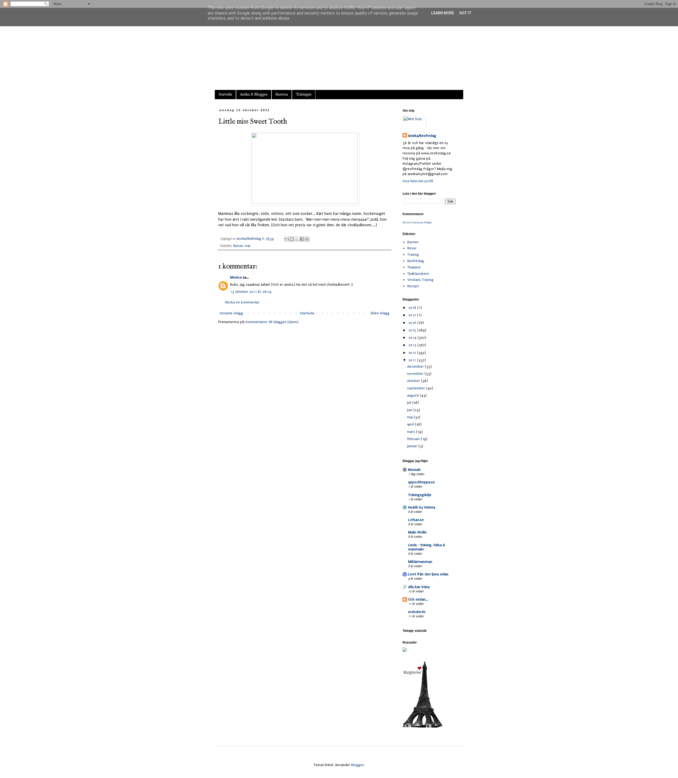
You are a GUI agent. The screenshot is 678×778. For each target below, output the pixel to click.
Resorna (281, 94)
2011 (412, 360)
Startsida (225, 94)
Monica (236, 277)
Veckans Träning (420, 280)
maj (410, 417)
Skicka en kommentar (242, 302)
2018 (412, 308)
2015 (412, 330)
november (416, 374)
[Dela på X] (297, 239)
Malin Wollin (417, 532)
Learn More (442, 13)
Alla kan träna (419, 587)
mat (247, 246)
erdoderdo (417, 612)
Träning (413, 255)
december (416, 366)
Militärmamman (420, 562)
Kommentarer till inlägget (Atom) (272, 322)
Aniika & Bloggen (253, 94)
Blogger (357, 765)
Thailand (413, 267)
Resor (412, 248)
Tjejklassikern (418, 274)
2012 (412, 353)
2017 (412, 315)
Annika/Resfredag (422, 136)
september (416, 388)
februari (414, 439)
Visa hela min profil (418, 181)
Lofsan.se (416, 520)
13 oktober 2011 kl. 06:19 (250, 292)
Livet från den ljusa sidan (428, 574)
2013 (412, 345)
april (411, 424)
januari (412, 446)
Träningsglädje (419, 495)
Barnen (238, 246)
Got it (465, 13)
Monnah (414, 470)
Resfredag (415, 261)
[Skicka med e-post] (286, 239)
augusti (413, 395)
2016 (412, 323)
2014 (412, 338)
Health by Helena (421, 507)
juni (410, 410)
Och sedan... (418, 599)
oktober (414, 381)
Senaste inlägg (231, 313)
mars (411, 432)
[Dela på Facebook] (302, 239)
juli (409, 403)
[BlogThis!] (292, 239)
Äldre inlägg (380, 313)
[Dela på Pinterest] (307, 239)
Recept (413, 286)
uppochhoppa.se (421, 482)
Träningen (303, 94)
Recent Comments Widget (417, 222)
